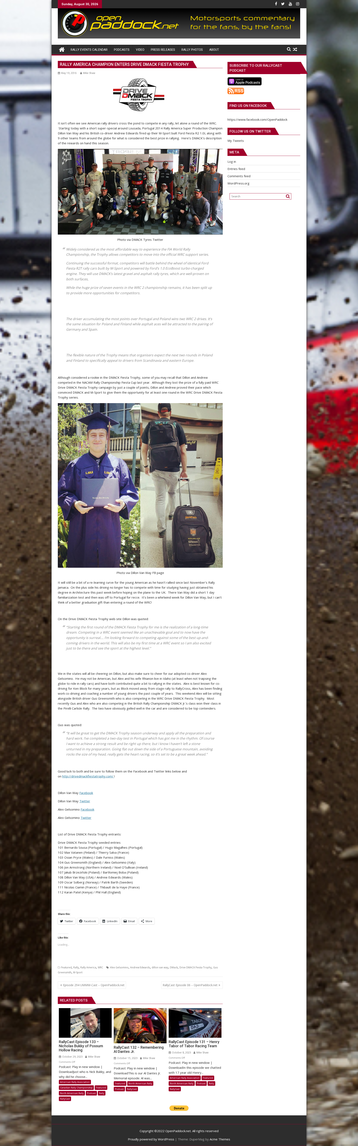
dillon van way (160, 967)
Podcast (91, 1093)
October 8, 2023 (181, 1052)
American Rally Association (75, 1081)
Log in (231, 161)
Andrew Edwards (140, 967)
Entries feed (236, 169)
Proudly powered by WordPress (151, 1139)
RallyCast (65, 1098)
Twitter (84, 801)
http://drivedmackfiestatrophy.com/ (88, 776)
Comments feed (238, 176)
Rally (76, 967)
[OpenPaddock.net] (179, 37)
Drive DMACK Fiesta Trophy (195, 967)
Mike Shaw (89, 73)
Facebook (86, 793)
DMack (174, 967)
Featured (66, 967)
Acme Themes (220, 1139)
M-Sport (77, 972)
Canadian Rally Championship (76, 1087)
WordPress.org (238, 183)
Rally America (88, 967)
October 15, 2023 (127, 1058)
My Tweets (235, 141)
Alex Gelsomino (119, 967)
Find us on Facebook (248, 106)
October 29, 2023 (72, 1056)
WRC (100, 967)
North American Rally (72, 1093)
